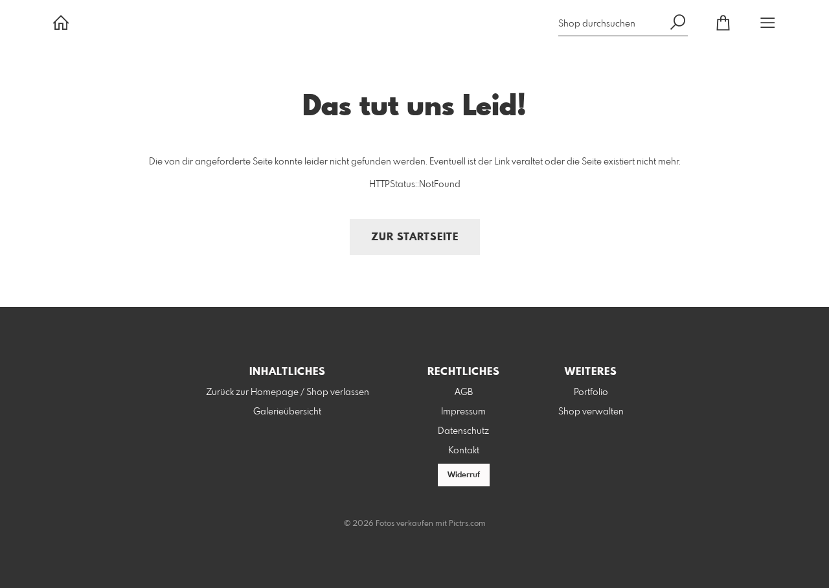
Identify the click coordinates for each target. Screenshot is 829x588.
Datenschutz (463, 431)
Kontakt (463, 450)
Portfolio (591, 392)
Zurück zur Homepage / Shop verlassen (287, 392)
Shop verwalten (591, 411)
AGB (464, 392)
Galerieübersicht (287, 411)
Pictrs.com (467, 524)
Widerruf (464, 475)
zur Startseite (415, 237)
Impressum (463, 411)
